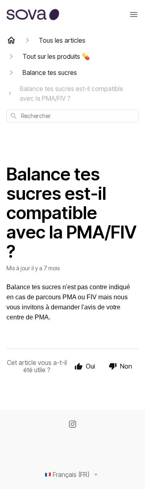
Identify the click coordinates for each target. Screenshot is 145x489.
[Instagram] (72, 425)
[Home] (11, 40)
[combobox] (72, 116)
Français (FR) (71, 474)
